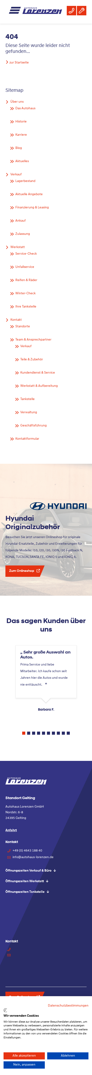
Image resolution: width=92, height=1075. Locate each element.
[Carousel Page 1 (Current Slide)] (23, 733)
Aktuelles (22, 161)
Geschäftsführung (33, 425)
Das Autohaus (25, 108)
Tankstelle (27, 399)
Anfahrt (11, 830)
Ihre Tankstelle (25, 306)
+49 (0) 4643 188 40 (27, 850)
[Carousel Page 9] (63, 733)
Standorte (22, 326)
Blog (18, 148)
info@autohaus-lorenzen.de (33, 857)
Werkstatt (17, 247)
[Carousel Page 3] (33, 733)
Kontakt (16, 320)
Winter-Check (25, 293)
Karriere (21, 135)
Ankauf (20, 221)
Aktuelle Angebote (29, 194)
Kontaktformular (27, 439)
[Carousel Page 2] (28, 733)
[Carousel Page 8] (58, 733)
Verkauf (16, 174)
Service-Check (26, 254)
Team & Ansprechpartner (33, 339)
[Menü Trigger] (16, 11)
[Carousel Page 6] (48, 733)
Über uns (17, 102)
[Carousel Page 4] (38, 733)
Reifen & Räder (26, 280)
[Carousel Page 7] (53, 733)
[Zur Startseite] (42, 10)
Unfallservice (24, 267)
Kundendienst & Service (37, 373)
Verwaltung (28, 412)
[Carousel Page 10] (68, 733)
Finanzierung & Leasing (32, 207)
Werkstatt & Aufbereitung (39, 386)
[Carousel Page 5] (43, 733)
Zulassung (22, 234)
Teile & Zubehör (31, 359)
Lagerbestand (25, 181)
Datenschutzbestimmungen (68, 1005)
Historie (21, 121)
